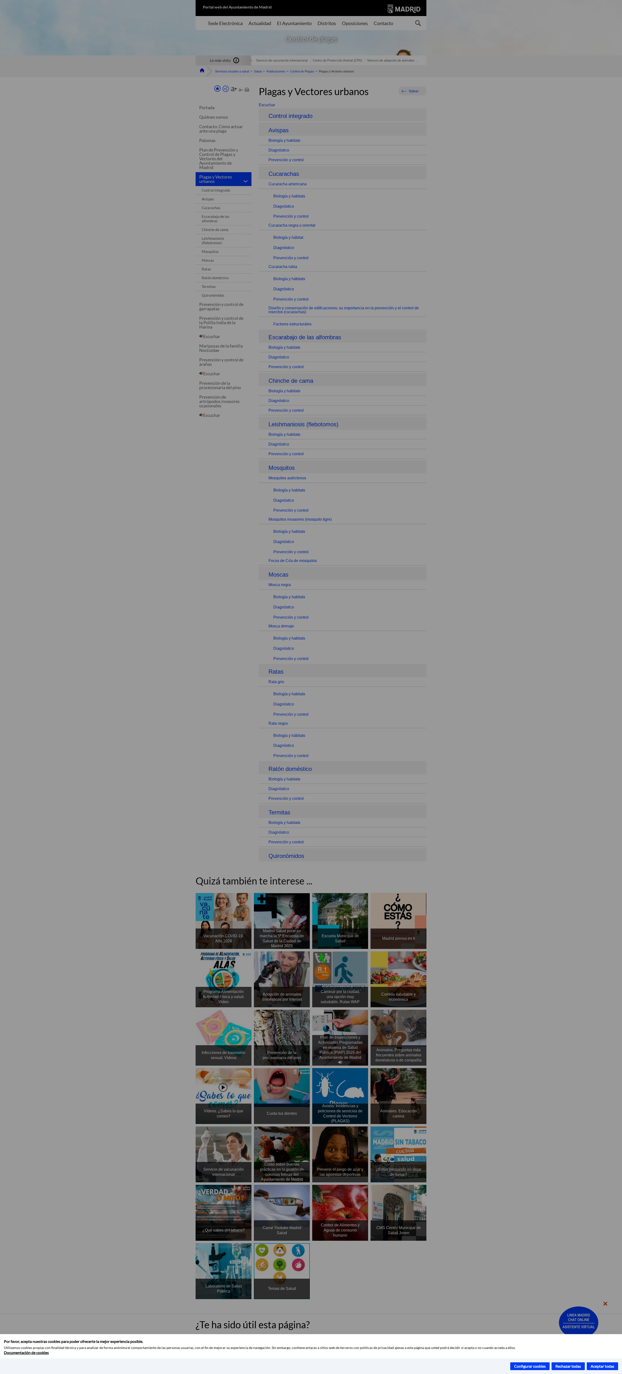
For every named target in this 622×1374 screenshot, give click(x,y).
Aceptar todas (602, 1366)
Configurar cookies (530, 1366)
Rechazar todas (568, 1366)
